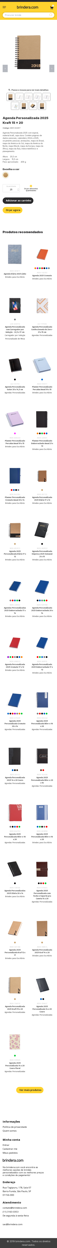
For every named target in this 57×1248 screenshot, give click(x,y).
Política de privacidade (15, 1126)
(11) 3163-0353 (11, 1211)
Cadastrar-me (10, 1148)
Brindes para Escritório (15, 277)
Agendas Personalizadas (42, 335)
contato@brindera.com (15, 1207)
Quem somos (10, 1130)
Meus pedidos (10, 1152)
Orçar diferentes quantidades (31, 190)
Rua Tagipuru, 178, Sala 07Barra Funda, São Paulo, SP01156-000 (17, 1191)
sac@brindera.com (12, 1224)
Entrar (6, 1145)
